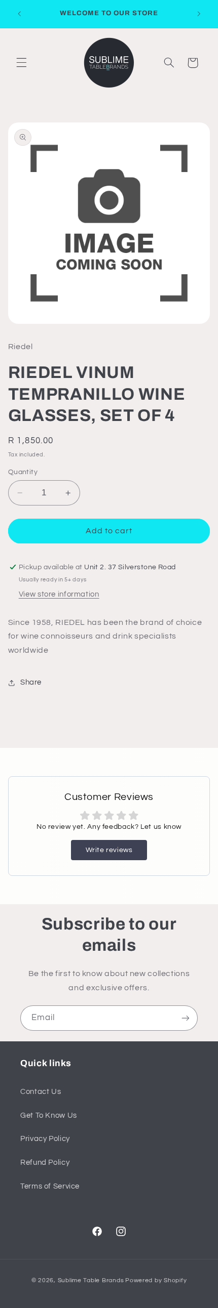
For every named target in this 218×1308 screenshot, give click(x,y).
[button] (21, 62)
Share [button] (31, 682)
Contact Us (40, 1091)
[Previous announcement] (19, 14)
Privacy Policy (45, 1139)
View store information (59, 594)
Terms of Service (50, 1186)
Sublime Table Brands (91, 1280)
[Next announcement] (199, 14)
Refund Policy (44, 1162)
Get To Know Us (48, 1115)
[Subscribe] (185, 1017)
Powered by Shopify (156, 1280)
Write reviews (109, 850)
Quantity (23, 472)
